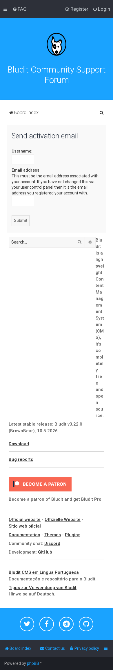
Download (19, 443)
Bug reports (21, 459)
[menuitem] (19, 9)
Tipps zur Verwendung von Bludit (42, 587)
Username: (22, 151)
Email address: (26, 170)
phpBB (33, 663)
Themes (52, 534)
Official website (25, 519)
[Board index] (56, 44)
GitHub (45, 552)
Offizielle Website (63, 519)
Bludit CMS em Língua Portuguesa (44, 572)
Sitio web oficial (25, 526)
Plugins (72, 534)
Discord (52, 543)
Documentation (24, 534)
